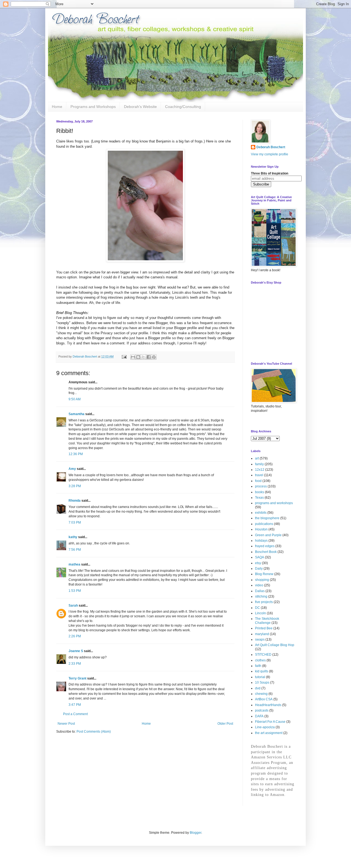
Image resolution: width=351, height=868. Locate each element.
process (261, 486)
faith (258, 666)
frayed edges (264, 546)
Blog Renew (264, 574)
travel (259, 475)
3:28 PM (75, 486)
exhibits (261, 513)
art (257, 458)
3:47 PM (75, 705)
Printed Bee (264, 628)
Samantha (76, 414)
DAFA (259, 716)
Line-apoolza (265, 727)
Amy (72, 469)
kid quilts (261, 671)
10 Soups (262, 682)
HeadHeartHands (268, 705)
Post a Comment (75, 714)
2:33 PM (75, 664)
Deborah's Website (140, 106)
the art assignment (268, 733)
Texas (259, 497)
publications (264, 524)
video (259, 585)
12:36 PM (76, 454)
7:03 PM (75, 522)
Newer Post (66, 724)
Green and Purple (268, 535)
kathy (73, 537)
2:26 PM (75, 636)
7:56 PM (75, 550)
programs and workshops (274, 503)
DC (257, 608)
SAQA (259, 557)
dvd (258, 688)
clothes (260, 660)
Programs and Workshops (93, 106)
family (259, 464)
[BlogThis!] (138, 357)
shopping (262, 580)
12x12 (259, 470)
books (259, 492)
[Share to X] (143, 357)
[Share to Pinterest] (154, 357)
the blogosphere (267, 518)
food (258, 481)
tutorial (260, 677)
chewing (261, 694)
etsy (258, 563)
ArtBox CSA (264, 699)
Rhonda (75, 500)
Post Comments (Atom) (94, 731)
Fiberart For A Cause (270, 722)
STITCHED (263, 654)
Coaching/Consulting (183, 106)
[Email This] (133, 357)
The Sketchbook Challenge (267, 620)
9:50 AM (75, 399)
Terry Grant (77, 678)
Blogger (195, 833)
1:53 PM (75, 591)
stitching (261, 596)
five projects (264, 602)
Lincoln (260, 613)
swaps (260, 639)
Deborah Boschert (270, 147)
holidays (261, 540)
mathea (74, 564)
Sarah (73, 605)
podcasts (261, 710)
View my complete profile (269, 154)
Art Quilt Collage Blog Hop (274, 645)
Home (57, 106)
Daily (259, 568)
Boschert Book (266, 552)
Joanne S (76, 651)
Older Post (225, 724)
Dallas (260, 591)
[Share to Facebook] (148, 357)
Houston (261, 529)
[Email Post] (124, 356)
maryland (262, 634)
